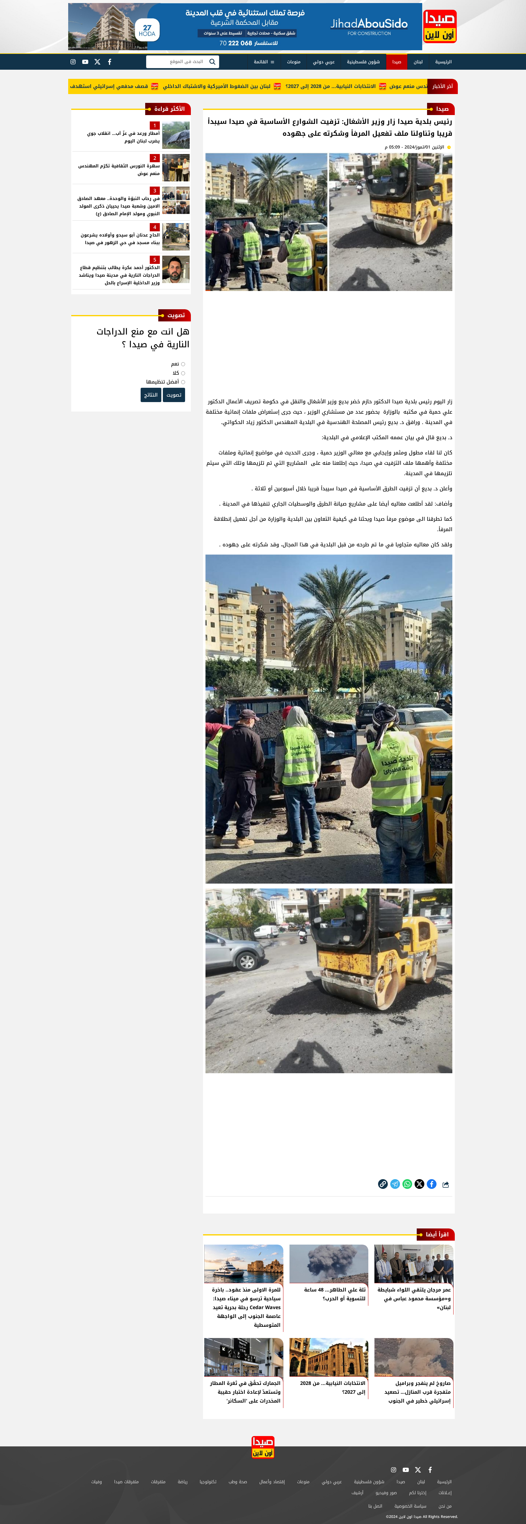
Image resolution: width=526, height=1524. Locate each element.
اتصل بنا (375, 1506)
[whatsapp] (383, 1184)
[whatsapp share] (407, 1184)
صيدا (396, 62)
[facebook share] (432, 1184)
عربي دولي (324, 62)
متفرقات (158, 1482)
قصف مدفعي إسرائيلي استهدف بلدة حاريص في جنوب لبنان (118, 86)
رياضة (183, 1482)
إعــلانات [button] (445, 1493)
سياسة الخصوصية (410, 1506)
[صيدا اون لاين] (440, 26)
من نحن (445, 1506)
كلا (176, 373)
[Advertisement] (329, 341)
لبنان (418, 62)
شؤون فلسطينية (363, 62)
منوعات (293, 62)
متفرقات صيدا (126, 1482)
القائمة (261, 62)
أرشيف (357, 1493)
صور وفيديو (386, 1493)
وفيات (96, 1482)
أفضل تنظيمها (162, 382)
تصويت (174, 395)
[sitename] (263, 1447)
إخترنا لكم (417, 1493)
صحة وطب (238, 1482)
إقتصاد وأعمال (272, 1482)
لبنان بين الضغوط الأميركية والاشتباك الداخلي (257, 86)
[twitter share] (419, 1184)
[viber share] (395, 1184)
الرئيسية (443, 62)
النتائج (151, 395)
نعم (175, 364)
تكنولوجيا (208, 1482)
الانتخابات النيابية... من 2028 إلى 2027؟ (371, 86)
